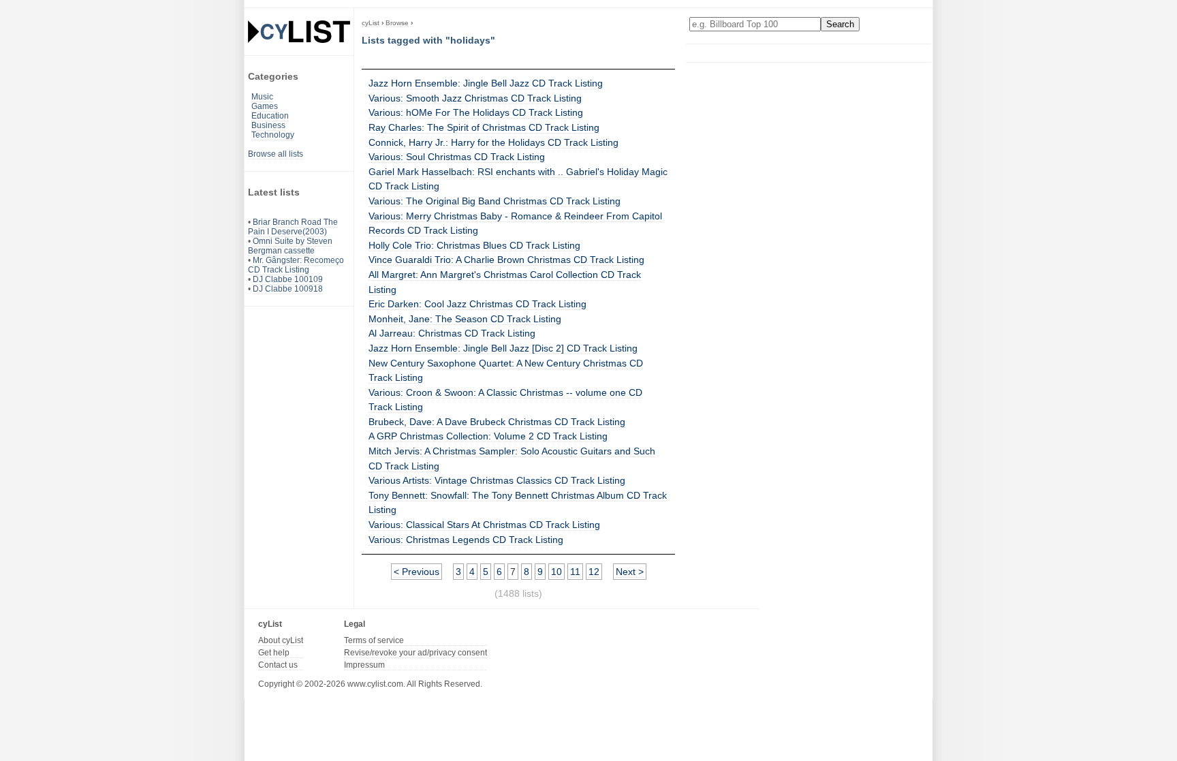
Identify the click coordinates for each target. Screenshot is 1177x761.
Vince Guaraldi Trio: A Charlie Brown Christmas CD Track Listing (506, 259)
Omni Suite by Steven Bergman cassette (290, 245)
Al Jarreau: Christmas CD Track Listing (451, 333)
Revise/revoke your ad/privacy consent (415, 652)
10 (556, 571)
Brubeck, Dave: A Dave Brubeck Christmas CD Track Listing (496, 421)
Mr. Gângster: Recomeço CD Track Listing (296, 265)
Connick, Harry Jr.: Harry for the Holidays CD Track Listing (493, 142)
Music (262, 97)
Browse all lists (275, 154)
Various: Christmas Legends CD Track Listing (465, 539)
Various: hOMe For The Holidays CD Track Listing (475, 112)
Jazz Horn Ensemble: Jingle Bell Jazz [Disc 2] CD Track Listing (503, 348)
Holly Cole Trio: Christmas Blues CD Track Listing (474, 245)
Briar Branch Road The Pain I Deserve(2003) (293, 226)
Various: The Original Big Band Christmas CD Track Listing (494, 201)
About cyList (280, 640)
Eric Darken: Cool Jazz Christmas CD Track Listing (477, 303)
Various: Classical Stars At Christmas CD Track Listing (484, 524)
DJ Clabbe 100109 (288, 279)
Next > (630, 571)
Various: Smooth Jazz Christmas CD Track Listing (475, 98)
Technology (272, 135)
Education (270, 116)
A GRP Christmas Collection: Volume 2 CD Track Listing (488, 436)
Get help (273, 652)
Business (268, 125)
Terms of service (374, 640)
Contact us (278, 665)
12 (593, 571)
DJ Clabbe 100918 (288, 289)
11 (575, 571)
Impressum (364, 665)
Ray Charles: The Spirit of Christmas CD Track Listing (483, 127)
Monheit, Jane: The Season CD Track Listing (464, 318)
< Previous (416, 571)
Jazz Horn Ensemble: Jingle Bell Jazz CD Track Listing (485, 83)
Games (264, 106)
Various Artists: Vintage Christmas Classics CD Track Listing (496, 480)
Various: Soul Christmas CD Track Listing (456, 156)
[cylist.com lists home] (299, 31)
